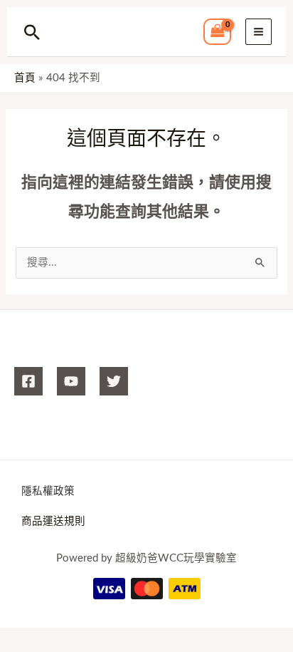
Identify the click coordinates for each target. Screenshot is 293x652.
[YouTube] (71, 381)
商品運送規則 (53, 521)
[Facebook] (28, 381)
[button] (32, 32)
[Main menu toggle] (258, 32)
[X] (114, 381)
